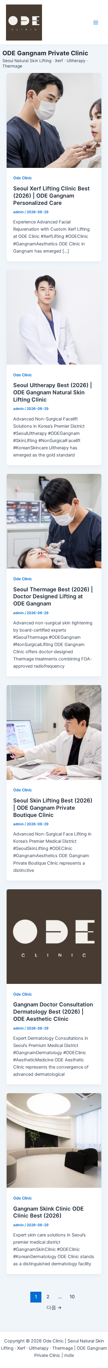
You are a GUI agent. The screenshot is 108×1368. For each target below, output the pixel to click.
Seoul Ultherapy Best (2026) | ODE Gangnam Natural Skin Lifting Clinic (52, 392)
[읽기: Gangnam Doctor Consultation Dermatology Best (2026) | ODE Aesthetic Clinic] (54, 936)
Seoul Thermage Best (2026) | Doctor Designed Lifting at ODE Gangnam (53, 596)
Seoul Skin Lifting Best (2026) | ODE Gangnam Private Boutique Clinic (52, 807)
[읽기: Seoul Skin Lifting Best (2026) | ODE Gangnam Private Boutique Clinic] (54, 732)
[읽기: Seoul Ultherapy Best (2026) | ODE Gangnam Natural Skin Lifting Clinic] (54, 317)
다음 (54, 1307)
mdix (69, 1355)
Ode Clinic (22, 178)
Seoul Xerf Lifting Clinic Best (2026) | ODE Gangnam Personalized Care (51, 195)
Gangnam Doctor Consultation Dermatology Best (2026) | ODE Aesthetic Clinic (53, 1011)
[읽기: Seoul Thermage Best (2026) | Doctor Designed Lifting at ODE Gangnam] (54, 521)
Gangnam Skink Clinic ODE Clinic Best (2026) (48, 1212)
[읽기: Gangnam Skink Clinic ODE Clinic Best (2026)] (54, 1140)
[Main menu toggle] (95, 22)
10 (72, 1297)
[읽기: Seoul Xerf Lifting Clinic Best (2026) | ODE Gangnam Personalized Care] (54, 120)
